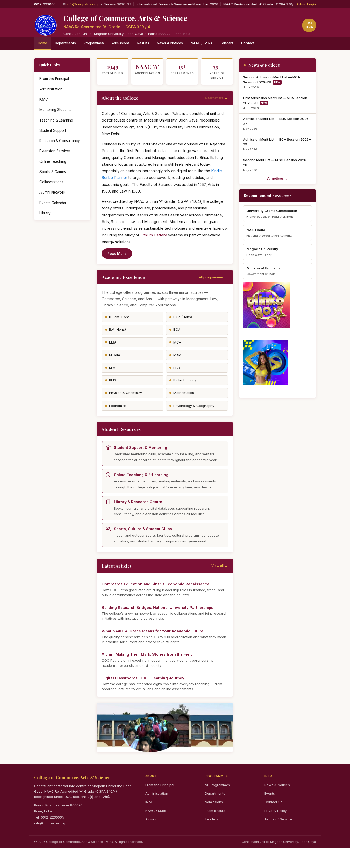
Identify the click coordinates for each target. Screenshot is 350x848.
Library (45, 213)
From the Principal (54, 79)
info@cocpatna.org (82, 4)
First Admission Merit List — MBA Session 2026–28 (275, 100)
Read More (117, 253)
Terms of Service (278, 819)
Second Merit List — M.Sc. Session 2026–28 (275, 162)
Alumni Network (52, 192)
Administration (51, 89)
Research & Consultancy (59, 141)
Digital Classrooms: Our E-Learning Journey (143, 678)
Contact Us (273, 802)
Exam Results (215, 811)
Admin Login (306, 4)
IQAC (43, 99)
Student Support (52, 130)
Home (42, 43)
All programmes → (213, 277)
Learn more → (216, 98)
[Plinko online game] (277, 305)
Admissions (120, 43)
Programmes (94, 43)
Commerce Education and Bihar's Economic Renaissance (155, 584)
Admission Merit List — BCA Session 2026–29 (277, 141)
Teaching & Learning (56, 120)
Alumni (150, 819)
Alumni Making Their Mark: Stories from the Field (147, 654)
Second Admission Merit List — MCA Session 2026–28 (271, 79)
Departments (65, 43)
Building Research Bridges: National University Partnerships (157, 607)
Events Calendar (52, 203)
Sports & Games (52, 172)
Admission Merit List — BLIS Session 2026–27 (276, 121)
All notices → (277, 178)
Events (269, 793)
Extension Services (55, 151)
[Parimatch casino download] (277, 362)
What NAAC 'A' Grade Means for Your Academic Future (152, 631)
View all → (219, 565)
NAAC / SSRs (201, 43)
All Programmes (217, 785)
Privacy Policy (275, 811)
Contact (247, 43)
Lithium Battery (153, 235)
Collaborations (51, 182)
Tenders (226, 43)
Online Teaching (52, 161)
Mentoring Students (55, 110)
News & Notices (170, 43)
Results (143, 43)
